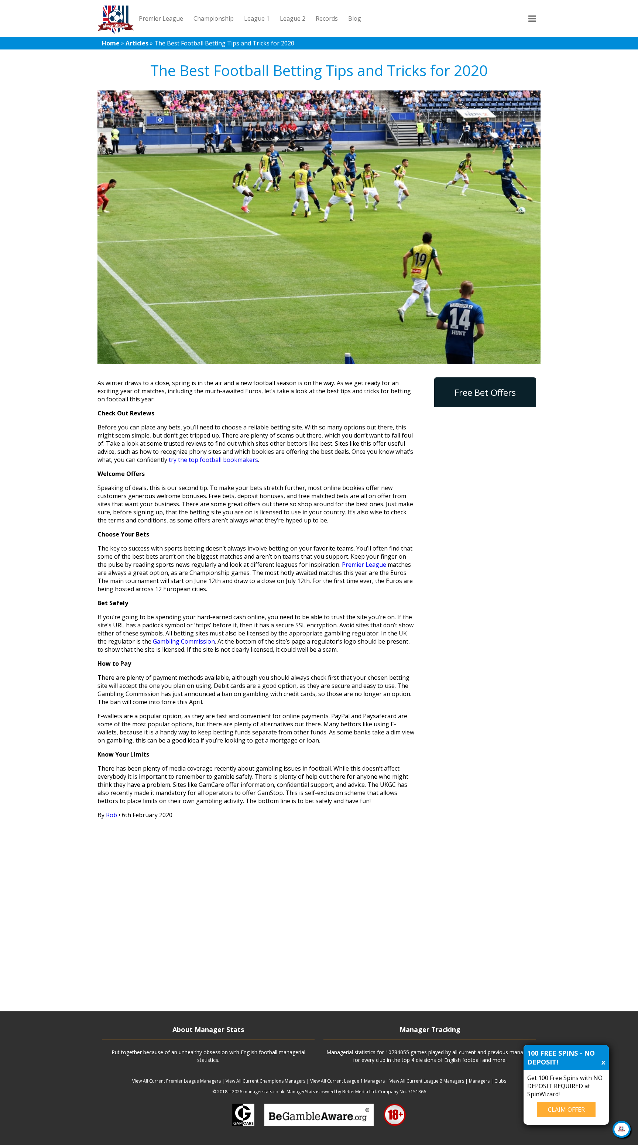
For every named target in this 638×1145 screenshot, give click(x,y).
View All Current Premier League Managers (176, 1081)
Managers (479, 1081)
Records (327, 18)
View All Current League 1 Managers (347, 1081)
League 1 (257, 18)
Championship (213, 18)
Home (111, 43)
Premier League (161, 18)
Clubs (500, 1081)
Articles (137, 43)
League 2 (292, 18)
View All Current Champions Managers (265, 1081)
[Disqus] (256, 917)
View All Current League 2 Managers (427, 1081)
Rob (111, 815)
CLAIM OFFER (566, 1109)
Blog (354, 18)
